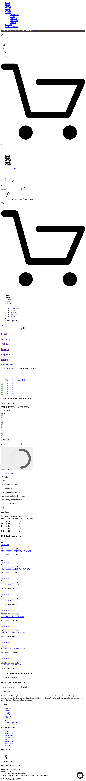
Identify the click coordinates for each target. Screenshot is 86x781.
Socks (7, 3)
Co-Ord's (8, 25)
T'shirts (8, 13)
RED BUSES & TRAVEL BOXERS (14, 633)
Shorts (7, 5)
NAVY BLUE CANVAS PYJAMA (14, 649)
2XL (17, 549)
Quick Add (5, 545)
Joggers (8, 7)
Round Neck (14, 15)
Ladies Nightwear (11, 27)
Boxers (7, 9)
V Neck (12, 17)
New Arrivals (11, 368)
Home (3, 368)
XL (12, 549)
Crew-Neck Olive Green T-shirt (12, 664)
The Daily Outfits (7, 364)
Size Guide (5, 440)
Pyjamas (8, 11)
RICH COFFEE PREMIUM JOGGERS (15, 569)
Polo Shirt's (14, 21)
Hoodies (13, 23)
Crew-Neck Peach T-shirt (10, 601)
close (36, 31)
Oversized (13, 19)
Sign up (13, 57)
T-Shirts (5, 344)
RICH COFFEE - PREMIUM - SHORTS (16, 551)
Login (7, 57)
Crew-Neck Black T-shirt (10, 585)
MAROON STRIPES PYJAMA (12, 617)
